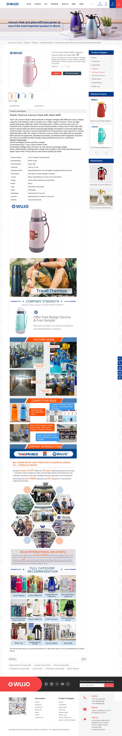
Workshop (38, 707)
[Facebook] (46, 684)
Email (106, 5)
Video (37, 715)
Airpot (94, 58)
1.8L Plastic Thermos (98, 72)
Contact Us (39, 717)
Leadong (66, 730)
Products (38, 705)
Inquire (56, 73)
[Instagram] (68, 684)
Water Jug (95, 86)
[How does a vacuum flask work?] (101, 174)
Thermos (95, 69)
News (37, 712)
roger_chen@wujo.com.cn (101, 710)
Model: (12, 106)
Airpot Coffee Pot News (67, 720)
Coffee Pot (96, 61)
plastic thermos (73, 669)
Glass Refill (96, 65)
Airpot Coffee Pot (65, 717)
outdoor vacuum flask (42, 665)
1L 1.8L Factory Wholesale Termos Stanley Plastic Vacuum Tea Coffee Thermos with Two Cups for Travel (101, 148)
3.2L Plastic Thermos (98, 75)
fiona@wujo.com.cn (99, 713)
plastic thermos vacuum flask (20, 665)
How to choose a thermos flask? (101, 208)
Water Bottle (96, 79)
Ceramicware (97, 83)
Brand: (37, 106)
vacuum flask (37, 669)
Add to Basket (73, 73)
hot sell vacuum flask (61, 665)
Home (37, 702)
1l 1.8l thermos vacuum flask (19, 669)
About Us (38, 710)
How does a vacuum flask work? (101, 185)
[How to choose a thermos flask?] (101, 197)
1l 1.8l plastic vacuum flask (54, 669)
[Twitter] (57, 684)
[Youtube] (62, 684)
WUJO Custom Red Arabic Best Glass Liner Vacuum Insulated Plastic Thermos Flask (101, 121)
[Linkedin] (51, 684)
